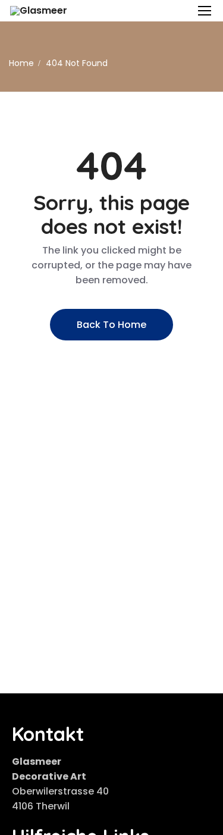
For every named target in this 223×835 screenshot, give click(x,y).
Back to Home (111, 325)
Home (21, 63)
